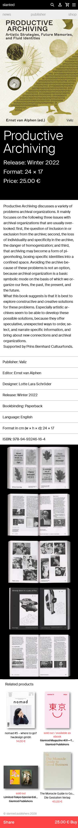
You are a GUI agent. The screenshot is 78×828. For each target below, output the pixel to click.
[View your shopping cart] (67, 5)
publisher (38, 14)
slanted (9, 4)
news (7, 14)
